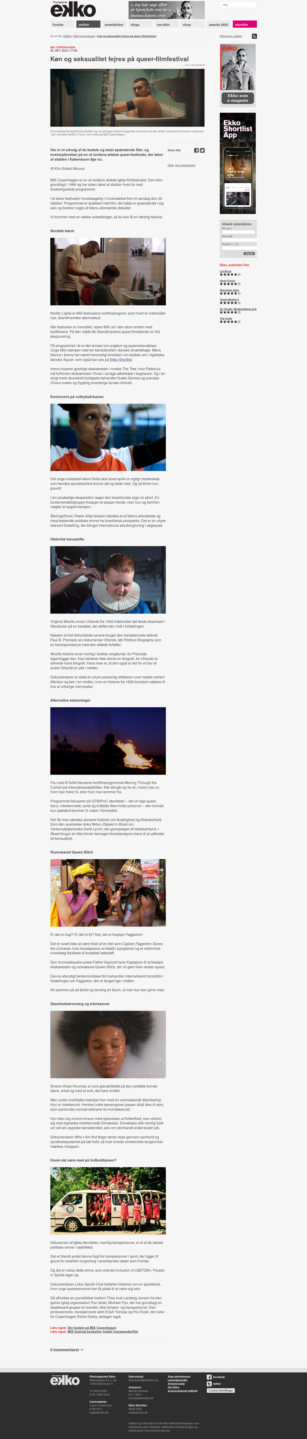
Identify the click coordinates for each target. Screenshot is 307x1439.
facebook (219, 1377)
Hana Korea (227, 280)
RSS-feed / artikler (231, 36)
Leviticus (225, 271)
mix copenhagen (185, 165)
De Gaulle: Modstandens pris (238, 309)
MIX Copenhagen (84, 36)
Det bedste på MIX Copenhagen (92, 1327)
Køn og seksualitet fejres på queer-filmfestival (126, 36)
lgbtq (171, 165)
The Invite (226, 318)
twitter (217, 1384)
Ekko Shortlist (121, 359)
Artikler (67, 36)
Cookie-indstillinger (221, 1390)
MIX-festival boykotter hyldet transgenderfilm (103, 1331)
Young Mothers (229, 299)
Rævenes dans (229, 290)
